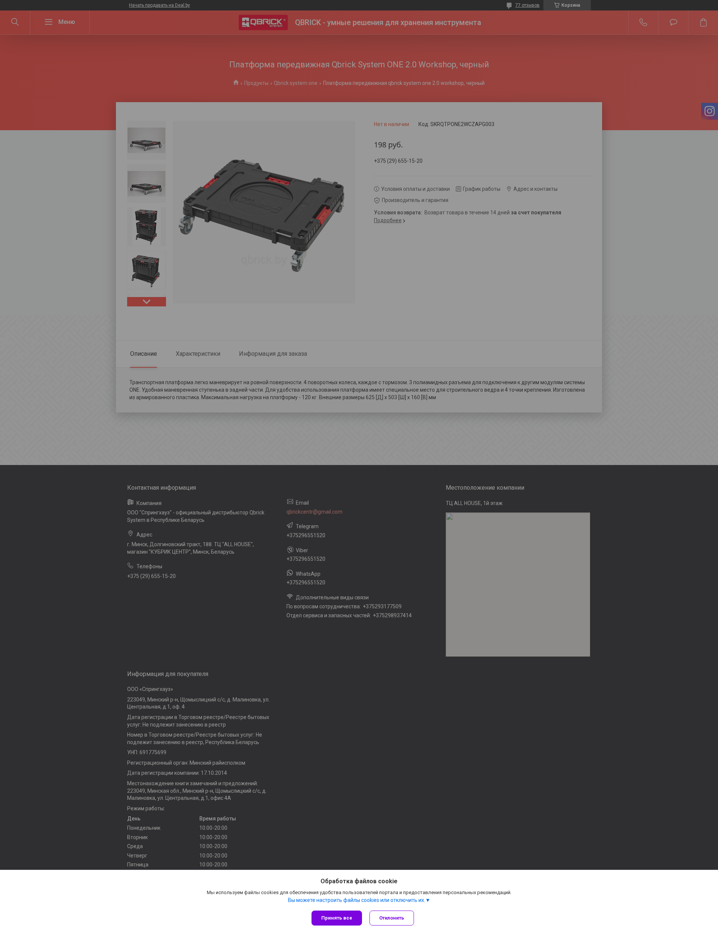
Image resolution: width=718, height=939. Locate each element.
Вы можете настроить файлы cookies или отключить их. (356, 900)
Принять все (336, 918)
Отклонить (391, 918)
